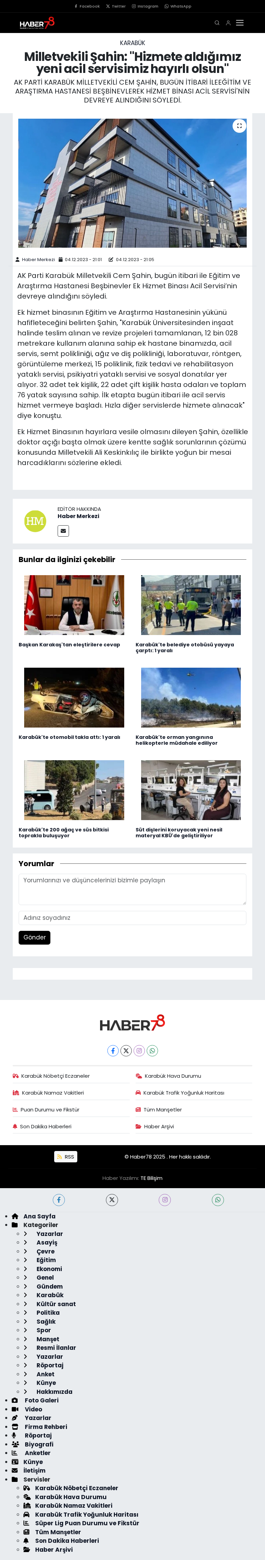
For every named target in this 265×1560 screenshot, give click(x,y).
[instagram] (165, 1200)
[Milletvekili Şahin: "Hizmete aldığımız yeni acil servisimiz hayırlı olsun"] (133, 183)
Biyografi (38, 1444)
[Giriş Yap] (228, 23)
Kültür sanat (55, 1304)
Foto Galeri (41, 1400)
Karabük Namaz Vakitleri (53, 1092)
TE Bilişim (151, 1178)
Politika (47, 1313)
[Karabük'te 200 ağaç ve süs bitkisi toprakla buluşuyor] (74, 790)
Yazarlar (49, 1234)
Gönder (34, 937)
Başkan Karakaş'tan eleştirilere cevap (69, 644)
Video (32, 1409)
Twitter (119, 6)
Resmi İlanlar (55, 1348)
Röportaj (49, 1365)
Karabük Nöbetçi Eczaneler (55, 1075)
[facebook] (59, 1200)
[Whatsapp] (152, 1050)
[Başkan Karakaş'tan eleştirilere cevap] (74, 605)
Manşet (47, 1339)
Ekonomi (48, 1269)
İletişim (34, 1470)
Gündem (49, 1286)
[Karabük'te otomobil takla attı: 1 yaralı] (74, 697)
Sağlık (45, 1321)
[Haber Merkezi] (35, 520)
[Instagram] (139, 1050)
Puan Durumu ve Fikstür (50, 1109)
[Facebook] (113, 1050)
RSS (68, 1156)
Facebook (90, 6)
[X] (126, 1050)
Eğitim (45, 1260)
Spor (43, 1330)
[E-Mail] (63, 531)
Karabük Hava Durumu (173, 1075)
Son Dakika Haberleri (45, 1126)
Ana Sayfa (39, 1216)
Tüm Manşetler (163, 1109)
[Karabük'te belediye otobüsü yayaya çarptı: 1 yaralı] (191, 605)
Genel (44, 1277)
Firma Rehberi (45, 1427)
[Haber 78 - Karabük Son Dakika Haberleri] (132, 1022)
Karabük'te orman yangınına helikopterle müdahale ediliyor (177, 740)
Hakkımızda (53, 1392)
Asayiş (46, 1242)
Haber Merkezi (38, 259)
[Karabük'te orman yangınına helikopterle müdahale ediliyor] (191, 697)
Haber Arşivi (159, 1126)
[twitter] (112, 1200)
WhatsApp (181, 6)
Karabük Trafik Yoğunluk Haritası (184, 1092)
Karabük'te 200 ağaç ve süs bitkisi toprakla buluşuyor (64, 832)
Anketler (37, 1453)
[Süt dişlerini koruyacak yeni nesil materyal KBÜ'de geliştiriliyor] (191, 790)
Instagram (148, 6)
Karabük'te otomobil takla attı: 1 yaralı (69, 737)
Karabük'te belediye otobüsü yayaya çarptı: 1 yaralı (185, 647)
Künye (45, 1383)
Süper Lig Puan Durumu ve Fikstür (87, 1523)
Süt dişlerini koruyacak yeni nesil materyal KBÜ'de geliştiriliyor (179, 832)
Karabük (132, 43)
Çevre (45, 1251)
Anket (45, 1374)
